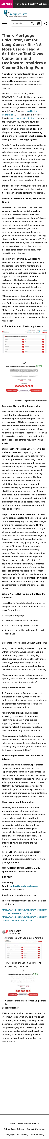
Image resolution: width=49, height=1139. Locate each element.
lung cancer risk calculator (23, 118)
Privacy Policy (37, 1134)
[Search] (32, 23)
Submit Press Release (14, 1129)
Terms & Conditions (36, 1129)
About (13, 1123)
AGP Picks (7, 4)
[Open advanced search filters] (38, 23)
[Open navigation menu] (4, 23)
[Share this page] (45, 23)
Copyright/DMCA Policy (16, 1134)
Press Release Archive (28, 1123)
